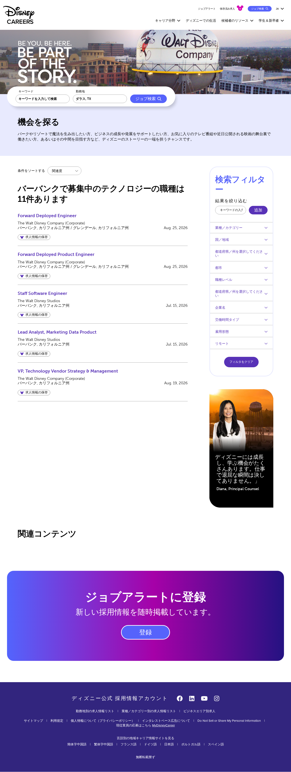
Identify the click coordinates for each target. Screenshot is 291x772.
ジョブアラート (207, 8)
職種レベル (223, 280)
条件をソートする (31, 171)
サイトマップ (33, 720)
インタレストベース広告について (166, 720)
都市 (218, 268)
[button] (34, 237)
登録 (145, 632)
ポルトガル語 (190, 744)
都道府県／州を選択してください (239, 254)
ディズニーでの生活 (201, 21)
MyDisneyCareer (163, 725)
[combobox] (100, 99)
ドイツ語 (150, 744)
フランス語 (129, 744)
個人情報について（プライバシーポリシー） (103, 720)
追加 (258, 210)
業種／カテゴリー (228, 228)
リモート (222, 344)
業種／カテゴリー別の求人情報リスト (149, 711)
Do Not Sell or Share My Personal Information (229, 721)
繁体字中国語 (103, 744)
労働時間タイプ (227, 320)
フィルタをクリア (241, 362)
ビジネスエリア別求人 (199, 711)
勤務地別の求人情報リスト (95, 711)
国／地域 (222, 240)
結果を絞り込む (231, 200)
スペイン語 (216, 744)
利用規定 (56, 720)
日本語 (169, 744)
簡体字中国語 (76, 744)
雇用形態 (222, 332)
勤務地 (80, 91)
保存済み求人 (227, 8)
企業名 (220, 308)
